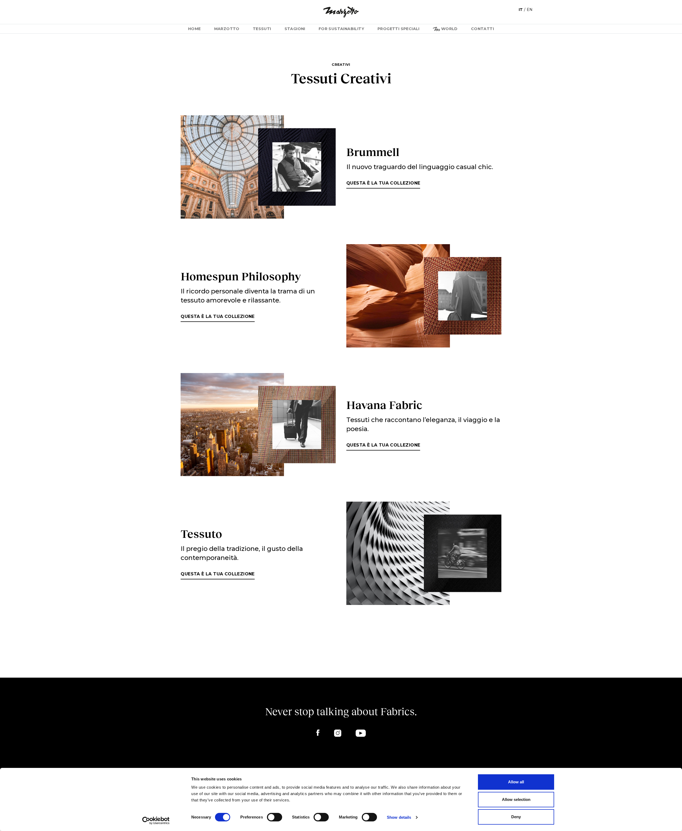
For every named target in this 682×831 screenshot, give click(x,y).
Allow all (516, 782)
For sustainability (341, 28)
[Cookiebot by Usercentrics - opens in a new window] (156, 821)
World (448, 28)
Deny (516, 816)
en (530, 9)
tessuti (262, 28)
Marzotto (226, 28)
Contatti (482, 28)
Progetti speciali (398, 28)
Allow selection (516, 799)
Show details (399, 817)
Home (194, 28)
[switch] (274, 817)
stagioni (295, 28)
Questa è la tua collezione (383, 183)
